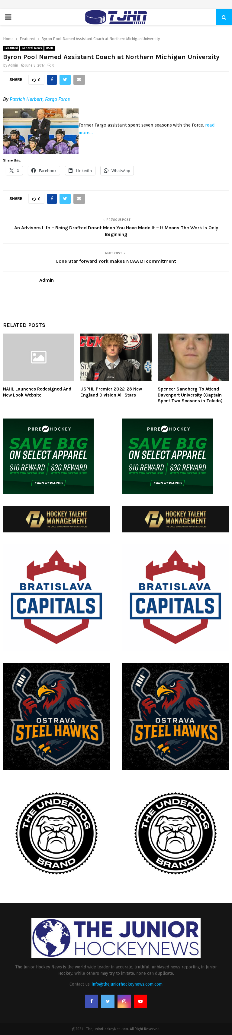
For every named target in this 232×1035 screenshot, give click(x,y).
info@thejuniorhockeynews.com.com (127, 984)
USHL (49, 48)
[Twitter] (107, 1001)
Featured (11, 48)
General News (32, 48)
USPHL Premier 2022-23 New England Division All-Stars (111, 392)
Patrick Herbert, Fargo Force (40, 99)
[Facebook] (91, 1001)
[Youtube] (140, 1001)
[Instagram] (124, 1001)
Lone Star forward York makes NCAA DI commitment (116, 261)
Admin (13, 65)
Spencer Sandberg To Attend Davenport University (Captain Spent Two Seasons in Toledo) (190, 394)
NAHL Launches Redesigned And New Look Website (37, 392)
